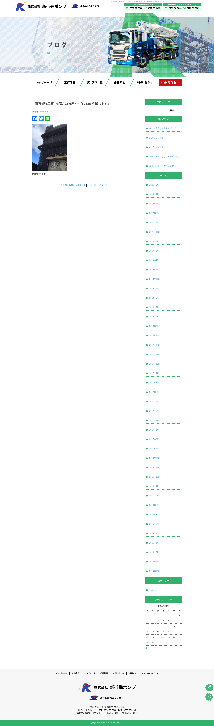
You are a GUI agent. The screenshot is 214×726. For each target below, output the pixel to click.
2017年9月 (154, 373)
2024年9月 (154, 194)
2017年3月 (154, 430)
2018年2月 (154, 326)
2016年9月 (154, 486)
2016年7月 (154, 505)
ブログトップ (163, 102)
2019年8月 (154, 251)
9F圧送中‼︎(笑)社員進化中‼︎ (71, 185)
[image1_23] (49, 169)
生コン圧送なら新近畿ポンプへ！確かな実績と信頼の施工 (165, 128)
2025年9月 (154, 185)
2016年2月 (154, 552)
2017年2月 (154, 439)
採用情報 (169, 82)
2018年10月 (154, 279)
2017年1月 (154, 448)
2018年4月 (154, 307)
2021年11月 (154, 232)
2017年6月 (154, 401)
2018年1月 (154, 335)
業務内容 (69, 82)
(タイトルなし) (156, 147)
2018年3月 (154, 317)
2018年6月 (154, 288)
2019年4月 (154, 260)
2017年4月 (154, 420)
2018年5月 (154, 298)
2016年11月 (154, 467)
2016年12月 (154, 458)
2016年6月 (154, 514)
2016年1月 (154, 562)
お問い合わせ (144, 82)
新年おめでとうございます (161, 166)
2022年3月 (154, 213)
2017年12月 (154, 345)
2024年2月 (154, 204)
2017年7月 (154, 392)
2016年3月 (154, 543)
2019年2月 (154, 269)
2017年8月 (154, 383)
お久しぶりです (156, 138)
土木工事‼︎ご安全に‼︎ (98, 185)
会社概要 (119, 82)
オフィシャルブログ (149, 673)
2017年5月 (154, 411)
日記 (151, 590)
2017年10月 (154, 364)
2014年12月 (154, 571)
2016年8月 (154, 496)
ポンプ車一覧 (94, 82)
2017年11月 (154, 354)
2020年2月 (154, 241)
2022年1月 (154, 222)
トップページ (44, 82)
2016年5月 (154, 524)
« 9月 (147, 648)
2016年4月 (154, 533)
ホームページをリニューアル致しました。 (165, 156)
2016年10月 (154, 477)
